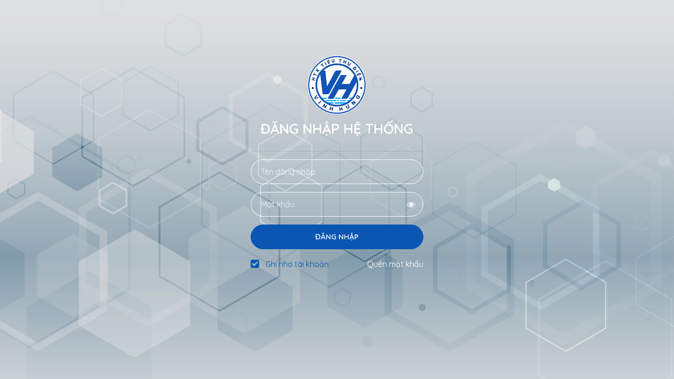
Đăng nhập (337, 236)
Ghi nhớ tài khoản (297, 264)
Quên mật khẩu (395, 264)
